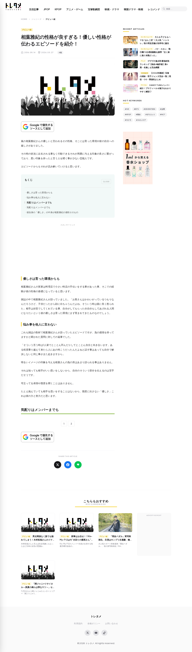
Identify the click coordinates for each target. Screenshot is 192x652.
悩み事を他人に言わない (38, 197)
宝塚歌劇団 (94, 9)
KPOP (58, 9)
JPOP (47, 9)
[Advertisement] (68, 253)
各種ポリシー (93, 623)
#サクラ (128, 120)
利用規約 (78, 623)
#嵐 (60, 52)
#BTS (136, 109)
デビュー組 (27, 30)
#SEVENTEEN (149, 109)
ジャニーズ (36, 19)
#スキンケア (141, 120)
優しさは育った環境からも (39, 192)
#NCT (162, 114)
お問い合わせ (111, 623)
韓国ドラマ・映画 (133, 9)
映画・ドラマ (112, 9)
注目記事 (34, 9)
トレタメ (96, 616)
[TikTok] (104, 633)
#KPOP (128, 114)
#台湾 (162, 109)
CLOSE (106, 181)
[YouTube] (96, 633)
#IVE (127, 109)
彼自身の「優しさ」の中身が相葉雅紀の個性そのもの (52, 212)
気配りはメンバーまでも (39, 202)
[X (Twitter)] (88, 633)
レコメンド (154, 9)
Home (24, 19)
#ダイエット (150, 114)
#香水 (138, 114)
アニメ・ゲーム (74, 9)
